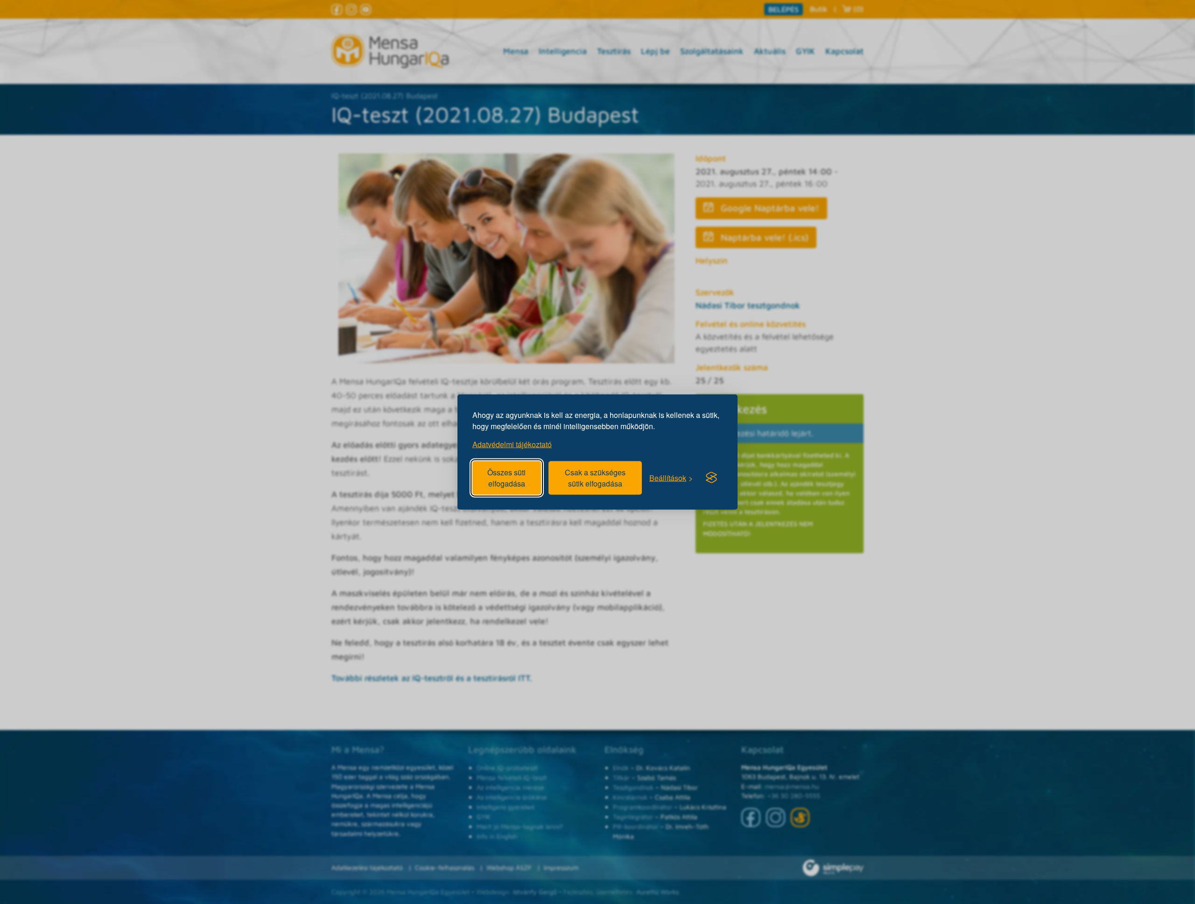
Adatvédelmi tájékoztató (512, 444)
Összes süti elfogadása (506, 478)
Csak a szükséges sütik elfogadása (595, 478)
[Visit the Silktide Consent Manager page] (711, 477)
